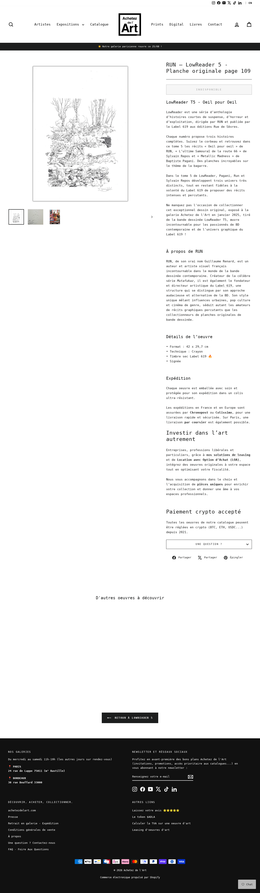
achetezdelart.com (22, 810)
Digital (176, 24)
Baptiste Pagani (180, 161)
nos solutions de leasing (228, 455)
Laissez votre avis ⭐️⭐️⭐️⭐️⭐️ (155, 810)
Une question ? (209, 544)
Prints (157, 24)
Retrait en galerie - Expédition (33, 823)
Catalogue (99, 24)
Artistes (42, 24)
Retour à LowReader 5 (133, 717)
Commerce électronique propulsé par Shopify (130, 877)
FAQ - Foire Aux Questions (28, 849)
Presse (13, 816)
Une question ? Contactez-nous (31, 842)
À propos (14, 836)
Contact (215, 24)
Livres (196, 24)
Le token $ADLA (143, 816)
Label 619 (224, 285)
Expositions (69, 24)
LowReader (174, 112)
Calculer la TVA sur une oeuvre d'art (161, 823)
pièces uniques (210, 484)
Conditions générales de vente (31, 829)
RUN (169, 151)
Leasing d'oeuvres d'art (151, 829)
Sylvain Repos (178, 156)
